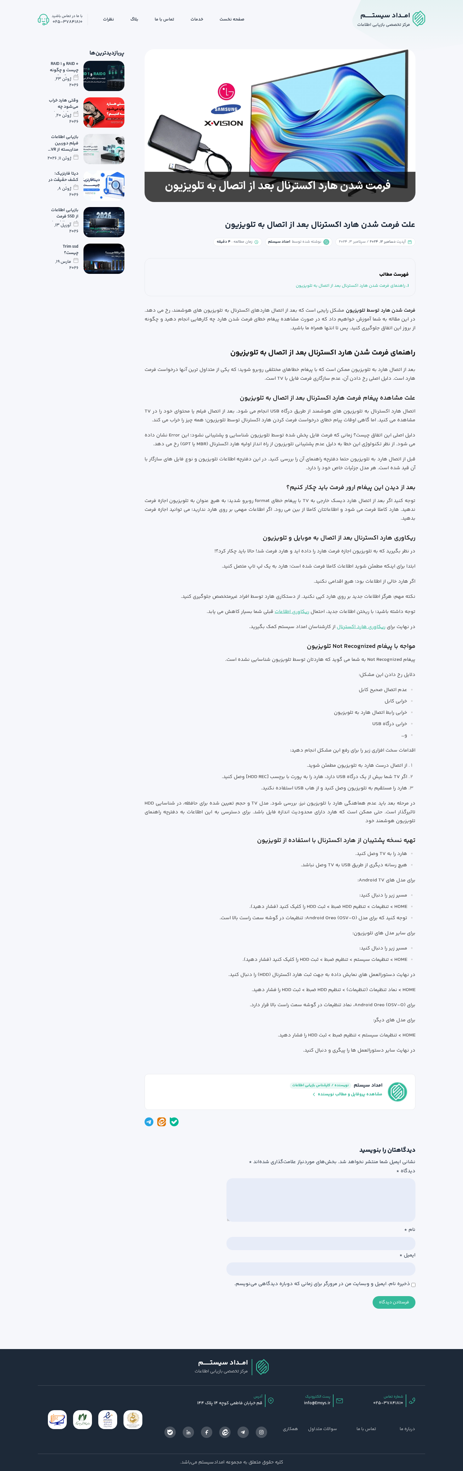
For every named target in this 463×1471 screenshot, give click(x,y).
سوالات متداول (322, 1429)
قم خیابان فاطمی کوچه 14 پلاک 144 (229, 1403)
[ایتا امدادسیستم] (161, 1121)
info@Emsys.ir (317, 1403)
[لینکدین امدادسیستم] (188, 1432)
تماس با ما (164, 19)
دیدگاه (405, 1171)
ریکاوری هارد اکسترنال (361, 627)
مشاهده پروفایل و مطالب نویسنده (350, 1094)
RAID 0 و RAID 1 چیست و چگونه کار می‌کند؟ (64, 70)
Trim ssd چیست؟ (70, 250)
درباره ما (407, 1429)
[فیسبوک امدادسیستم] (206, 1432)
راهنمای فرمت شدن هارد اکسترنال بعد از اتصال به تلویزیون (350, 285)
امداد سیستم (368, 1085)
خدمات (197, 19)
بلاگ (134, 19)
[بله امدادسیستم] (174, 1121)
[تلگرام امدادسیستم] (149, 1121)
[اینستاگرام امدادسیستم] (261, 1432)
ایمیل (407, 1255)
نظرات (108, 19)
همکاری (290, 1429)
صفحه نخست (232, 19)
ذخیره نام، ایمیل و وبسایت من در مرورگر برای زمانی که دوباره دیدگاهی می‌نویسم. (322, 1284)
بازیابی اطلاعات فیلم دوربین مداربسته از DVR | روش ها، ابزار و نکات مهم (63, 150)
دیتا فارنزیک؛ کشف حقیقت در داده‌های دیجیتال (63, 183)
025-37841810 (388, 1403)
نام (409, 1230)
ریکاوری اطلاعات (292, 612)
